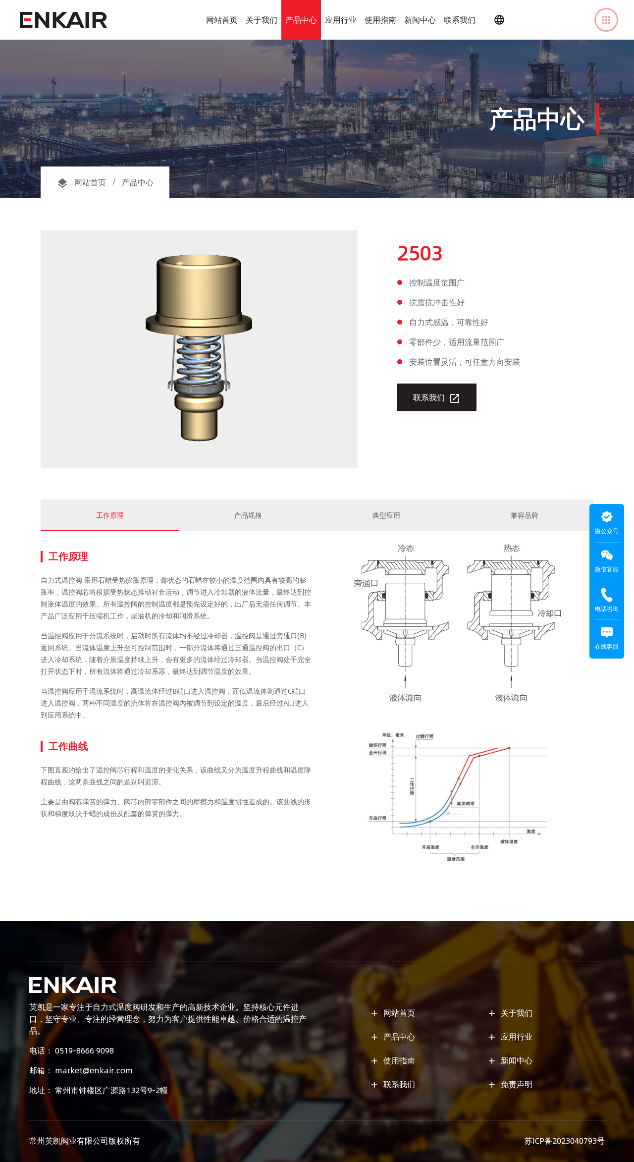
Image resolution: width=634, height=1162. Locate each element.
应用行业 (341, 19)
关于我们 (261, 19)
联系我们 (460, 19)
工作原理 (110, 515)
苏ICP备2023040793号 (565, 1140)
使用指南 (380, 19)
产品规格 (248, 515)
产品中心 (301, 19)
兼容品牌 (524, 515)
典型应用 (386, 515)
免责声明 (509, 1084)
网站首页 (222, 19)
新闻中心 (420, 19)
